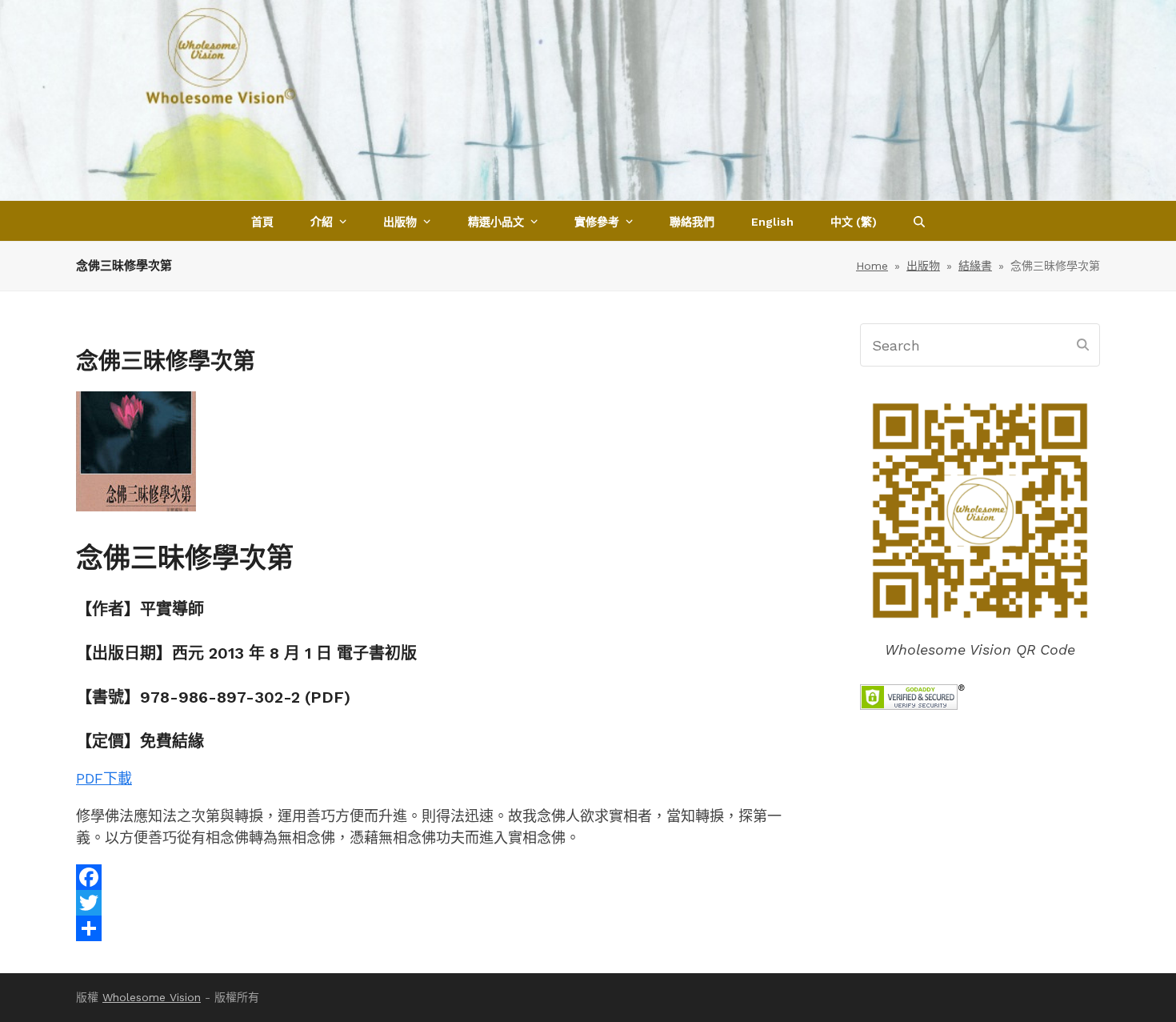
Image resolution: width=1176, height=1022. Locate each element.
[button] (919, 221)
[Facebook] (442, 877)
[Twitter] (442, 903)
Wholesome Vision (151, 997)
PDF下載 (104, 778)
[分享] (442, 928)
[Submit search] (1083, 345)
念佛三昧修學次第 (185, 558)
